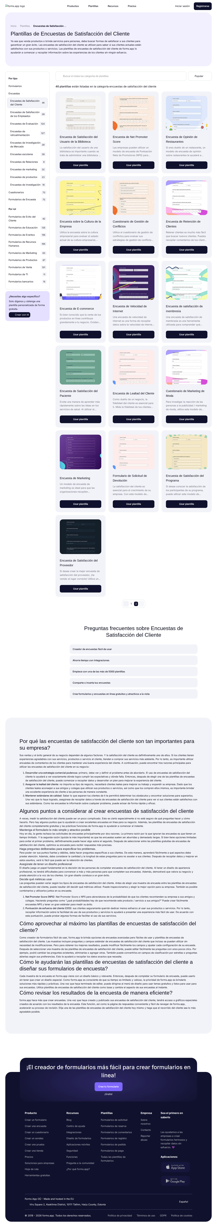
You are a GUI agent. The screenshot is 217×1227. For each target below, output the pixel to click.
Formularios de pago (112, 1150)
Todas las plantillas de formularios (113, 1158)
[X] (176, 1125)
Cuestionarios (27, 192)
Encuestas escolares (27, 154)
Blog (68, 1119)
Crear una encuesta (35, 1126)
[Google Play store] (176, 1181)
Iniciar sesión (182, 6)
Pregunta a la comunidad (80, 1163)
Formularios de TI (27, 274)
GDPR (163, 1215)
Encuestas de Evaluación (27, 123)
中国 (182, 1193)
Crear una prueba (34, 1144)
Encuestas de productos (27, 177)
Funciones (72, 1156)
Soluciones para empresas (39, 1163)
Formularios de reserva (113, 1126)
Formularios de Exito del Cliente (27, 218)
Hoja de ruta (32, 1169)
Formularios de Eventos (27, 234)
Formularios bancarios (27, 281)
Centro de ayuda (75, 1126)
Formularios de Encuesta (27, 199)
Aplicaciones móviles (78, 1144)
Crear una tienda (34, 1150)
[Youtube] (182, 1125)
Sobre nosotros (145, 1121)
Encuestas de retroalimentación (27, 133)
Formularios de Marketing (27, 252)
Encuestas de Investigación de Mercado (27, 144)
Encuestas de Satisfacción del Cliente (27, 102)
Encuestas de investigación (27, 184)
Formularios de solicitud (114, 1119)
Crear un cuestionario (37, 1132)
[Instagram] (169, 1125)
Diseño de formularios (78, 1138)
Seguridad (72, 1150)
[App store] (176, 1168)
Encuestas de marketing (27, 169)
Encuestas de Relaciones (27, 161)
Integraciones (73, 1132)
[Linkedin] (163, 1125)
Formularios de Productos (27, 260)
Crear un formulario (36, 1119)
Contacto (146, 1129)
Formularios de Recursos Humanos (27, 243)
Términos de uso (146, 1215)
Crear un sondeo (34, 1138)
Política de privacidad (120, 1215)
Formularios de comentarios (116, 1132)
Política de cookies (181, 1215)
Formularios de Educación (27, 227)
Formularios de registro (114, 1138)
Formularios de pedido (113, 1144)
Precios (29, 1156)
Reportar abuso (145, 1137)
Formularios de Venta (27, 267)
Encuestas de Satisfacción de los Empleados (27, 114)
